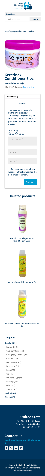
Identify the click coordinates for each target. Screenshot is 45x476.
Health (8, 393)
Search (35, 19)
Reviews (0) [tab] (12, 96)
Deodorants (11, 362)
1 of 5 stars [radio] (9, 133)
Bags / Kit (10, 346)
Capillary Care (21, 31)
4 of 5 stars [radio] (19, 133)
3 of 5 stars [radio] (16, 133)
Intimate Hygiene (14, 377)
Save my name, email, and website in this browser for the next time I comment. (22, 171)
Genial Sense (30, 464)
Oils (8, 385)
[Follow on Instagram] (21, 448)
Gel (7, 373)
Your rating (14, 130)
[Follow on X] (11, 448)
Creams (9, 358)
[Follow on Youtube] (16, 448)
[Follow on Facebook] (6, 448)
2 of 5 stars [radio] (13, 133)
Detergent (10, 366)
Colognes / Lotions (15, 354)
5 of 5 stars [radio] (23, 133)
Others (8, 397)
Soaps (9, 389)
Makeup (10, 381)
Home (7, 31)
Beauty (12, 31)
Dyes (8, 369)
